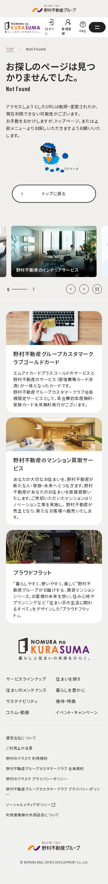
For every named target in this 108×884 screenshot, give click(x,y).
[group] (54, 251)
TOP (10, 49)
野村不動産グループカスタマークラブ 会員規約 (45, 768)
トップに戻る (54, 193)
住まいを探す (68, 679)
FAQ (83, 31)
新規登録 (66, 30)
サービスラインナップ (26, 679)
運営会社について (21, 737)
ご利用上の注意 (19, 747)
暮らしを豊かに (70, 690)
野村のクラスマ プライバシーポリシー (37, 778)
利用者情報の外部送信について (32, 814)
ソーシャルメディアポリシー (28, 804)
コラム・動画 (17, 712)
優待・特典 (66, 701)
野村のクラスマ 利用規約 (27, 758)
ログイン (49, 30)
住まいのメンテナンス (26, 690)
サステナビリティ (22, 701)
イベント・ (77, 712)
